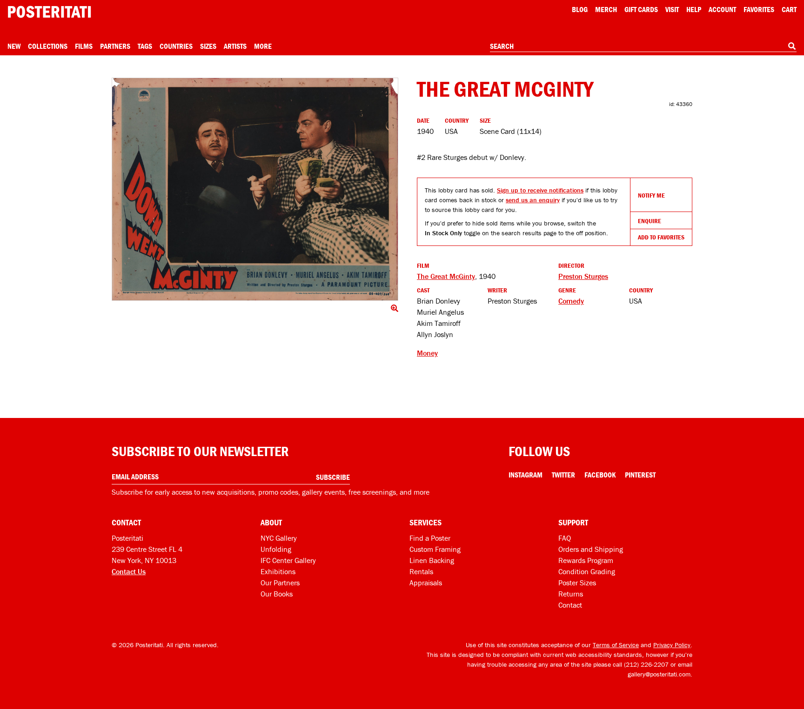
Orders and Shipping (590, 549)
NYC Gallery (279, 538)
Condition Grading (586, 571)
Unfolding (276, 549)
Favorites (759, 9)
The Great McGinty (446, 276)
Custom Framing (435, 549)
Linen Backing (431, 560)
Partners (115, 46)
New (13, 46)
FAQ (564, 538)
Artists (235, 46)
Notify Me (651, 195)
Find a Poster (429, 538)
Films (84, 46)
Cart (789, 9)
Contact (570, 605)
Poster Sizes (577, 582)
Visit (672, 9)
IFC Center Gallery (288, 560)
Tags (145, 46)
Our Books (277, 593)
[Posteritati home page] (49, 12)
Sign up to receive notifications (540, 190)
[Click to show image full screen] (255, 189)
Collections (47, 46)
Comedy (571, 300)
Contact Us (129, 571)
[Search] (792, 46)
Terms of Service (616, 645)
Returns (570, 593)
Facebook (600, 474)
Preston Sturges (583, 276)
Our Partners (280, 582)
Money (427, 353)
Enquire (649, 221)
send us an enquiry (533, 200)
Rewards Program (585, 560)
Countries (176, 46)
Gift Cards (641, 9)
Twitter (563, 474)
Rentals (421, 571)
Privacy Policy (671, 645)
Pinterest (640, 474)
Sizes (208, 46)
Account (722, 9)
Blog (580, 9)
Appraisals (425, 582)
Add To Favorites (661, 237)
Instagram (526, 474)
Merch (606, 9)
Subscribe (333, 477)
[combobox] (643, 46)
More (263, 46)
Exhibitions (278, 571)
